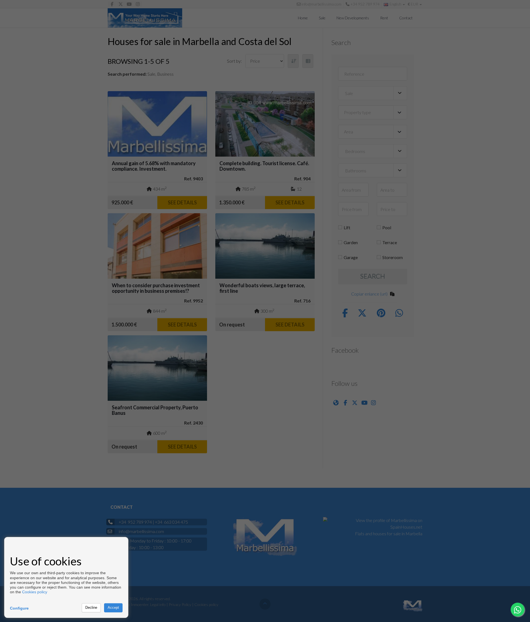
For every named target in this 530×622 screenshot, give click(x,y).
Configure (19, 608)
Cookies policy (34, 592)
